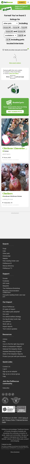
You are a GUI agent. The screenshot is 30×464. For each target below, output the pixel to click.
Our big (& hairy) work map (12, 319)
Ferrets (15, 27)
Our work (6, 314)
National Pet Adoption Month (12, 349)
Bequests (6, 286)
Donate (22, 2)
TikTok (13, 394)
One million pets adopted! (11, 312)
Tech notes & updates (10, 329)
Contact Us (6, 366)
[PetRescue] (7, 2)
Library (5, 339)
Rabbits (5, 258)
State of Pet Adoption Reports (13, 354)
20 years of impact (9, 309)
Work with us (7, 324)
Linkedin (3, 394)
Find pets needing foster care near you (14, 295)
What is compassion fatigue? (12, 346)
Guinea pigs (6, 256)
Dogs (4, 248)
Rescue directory (8, 266)
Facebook (6, 394)
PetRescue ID (7, 263)
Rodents (8, 31)
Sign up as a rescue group (11, 374)
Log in (5, 369)
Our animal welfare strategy (12, 316)
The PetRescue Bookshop (11, 288)
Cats (4, 251)
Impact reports (7, 326)
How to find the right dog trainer (13, 344)
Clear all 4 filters (14, 73)
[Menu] (28, 2)
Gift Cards (6, 283)
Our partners (7, 321)
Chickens (6, 27)
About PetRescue (8, 307)
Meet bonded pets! (15, 111)
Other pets (6, 253)
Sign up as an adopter (10, 371)
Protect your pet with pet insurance (14, 356)
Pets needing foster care (11, 261)
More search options (15, 63)
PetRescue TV (7, 268)
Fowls (23, 27)
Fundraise (6, 281)
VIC (7, 39)
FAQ (4, 341)
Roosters (21, 31)
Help (4, 376)
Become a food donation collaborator (11, 291)
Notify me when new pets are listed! (16, 50)
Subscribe (6, 388)
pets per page (20, 76)
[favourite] (26, 120)
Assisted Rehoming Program (12, 351)
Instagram (9, 394)
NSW (20, 35)
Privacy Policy (10, 420)
